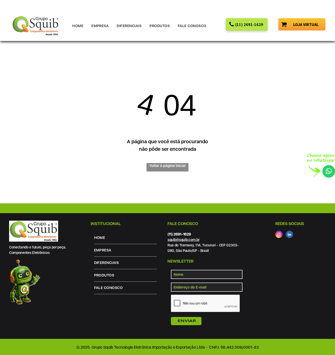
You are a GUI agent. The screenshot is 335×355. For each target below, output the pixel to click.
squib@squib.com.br (183, 240)
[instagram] (279, 235)
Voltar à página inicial (167, 165)
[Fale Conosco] (321, 156)
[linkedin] (289, 235)
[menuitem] (79, 25)
